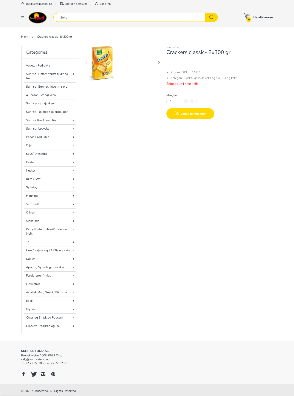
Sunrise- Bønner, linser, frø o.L (46, 87)
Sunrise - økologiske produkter (47, 112)
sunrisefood (173, 47)
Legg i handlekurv (193, 114)
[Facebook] (23, 374)
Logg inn (105, 4)
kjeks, (189, 78)
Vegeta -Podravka (38, 65)
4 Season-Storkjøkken (41, 95)
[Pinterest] (53, 374)
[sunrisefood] (37, 17)
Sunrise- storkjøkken (40, 103)
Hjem (24, 37)
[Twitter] (33, 374)
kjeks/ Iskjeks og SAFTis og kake (215, 78)
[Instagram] (43, 374)
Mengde (171, 95)
